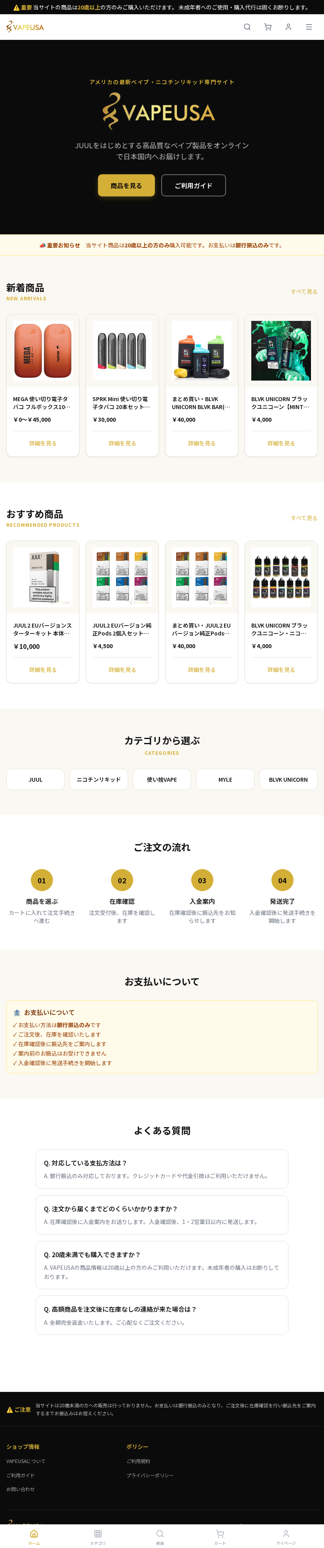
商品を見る (126, 185)
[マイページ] (288, 27)
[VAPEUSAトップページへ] (26, 27)
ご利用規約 (138, 1460)
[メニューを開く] (309, 27)
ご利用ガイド (194, 185)
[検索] (247, 27)
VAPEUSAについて (25, 1460)
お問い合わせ (20, 1489)
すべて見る (304, 291)
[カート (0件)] (268, 27)
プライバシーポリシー (150, 1475)
